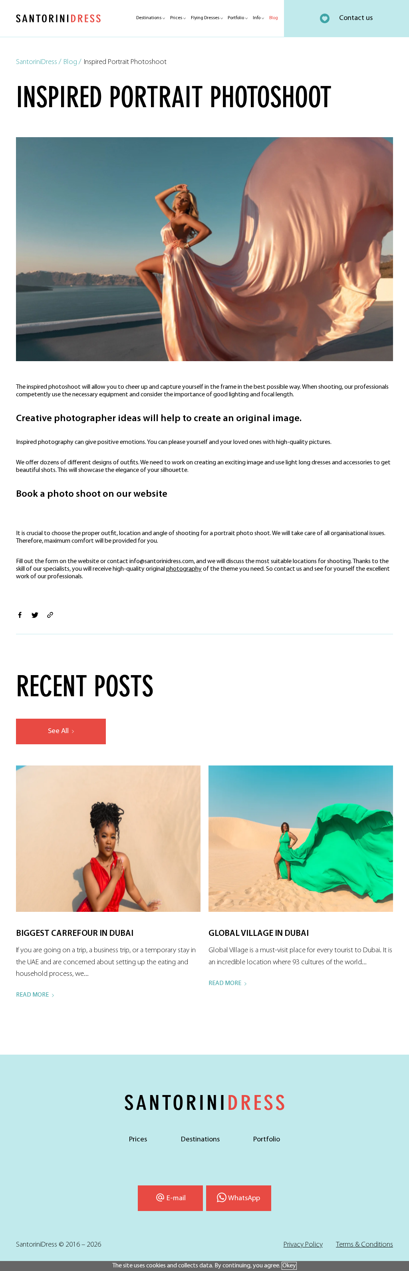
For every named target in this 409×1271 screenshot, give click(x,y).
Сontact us (356, 18)
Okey (289, 1266)
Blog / (72, 62)
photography (184, 569)
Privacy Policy (303, 1245)
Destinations (148, 18)
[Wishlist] (325, 18)
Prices (176, 18)
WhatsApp (244, 1198)
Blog (273, 18)
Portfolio (236, 18)
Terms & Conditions (364, 1245)
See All (58, 731)
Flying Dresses (205, 18)
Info (256, 18)
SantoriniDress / (39, 62)
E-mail (176, 1198)
